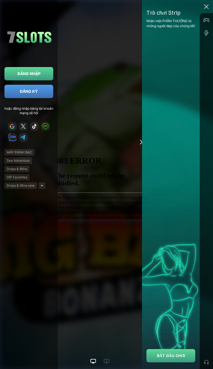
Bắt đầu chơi (171, 355)
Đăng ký (29, 91)
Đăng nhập (28, 73)
